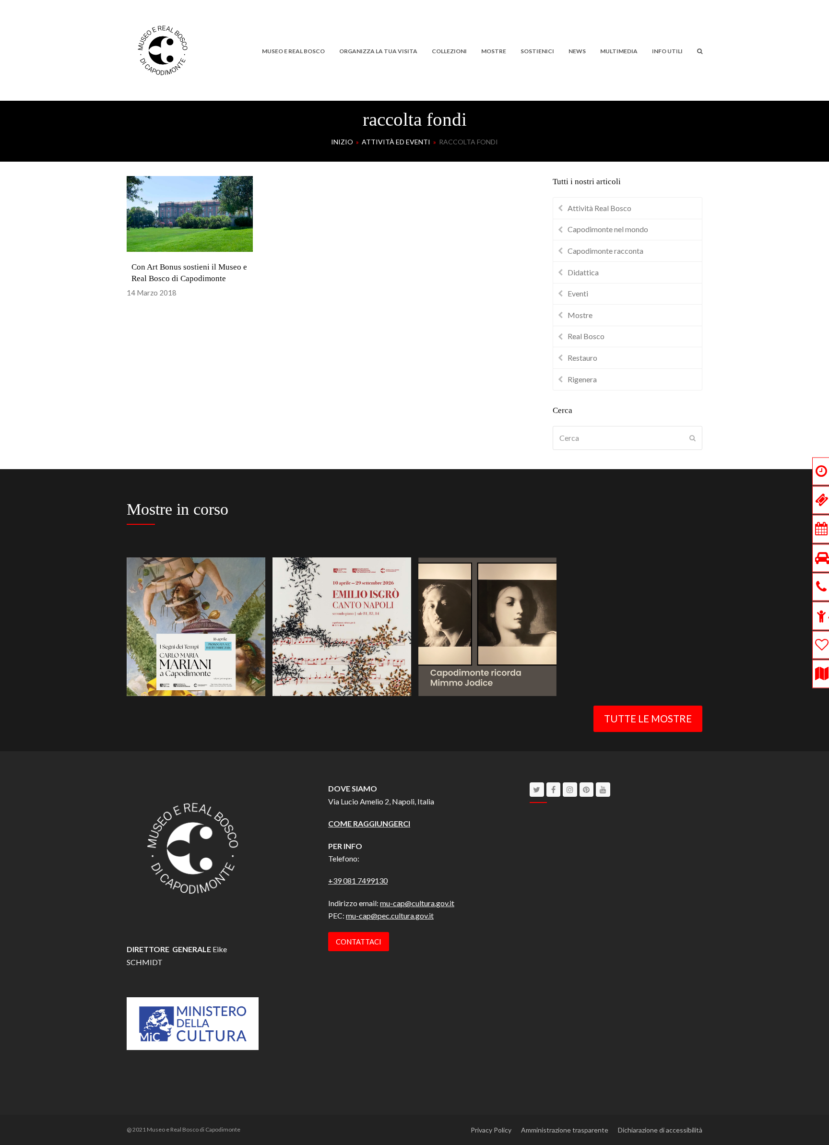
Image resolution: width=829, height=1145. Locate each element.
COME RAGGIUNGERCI (369, 823)
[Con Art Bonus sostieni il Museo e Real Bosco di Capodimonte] (190, 212)
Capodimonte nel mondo (608, 229)
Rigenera (582, 379)
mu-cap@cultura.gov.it (417, 903)
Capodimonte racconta (605, 250)
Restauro (582, 357)
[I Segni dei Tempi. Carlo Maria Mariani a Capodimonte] (196, 625)
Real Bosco (586, 336)
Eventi (578, 293)
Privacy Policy (491, 1130)
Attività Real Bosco (599, 207)
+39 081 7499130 (358, 880)
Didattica (583, 272)
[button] (700, 50)
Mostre (580, 314)
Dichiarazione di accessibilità (660, 1130)
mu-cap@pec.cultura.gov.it (390, 915)
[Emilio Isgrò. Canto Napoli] (341, 625)
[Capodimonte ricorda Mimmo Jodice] (487, 625)
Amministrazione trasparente (564, 1130)
